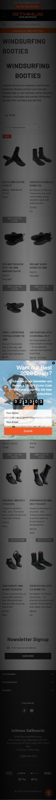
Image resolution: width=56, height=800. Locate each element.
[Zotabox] (54, 437)
